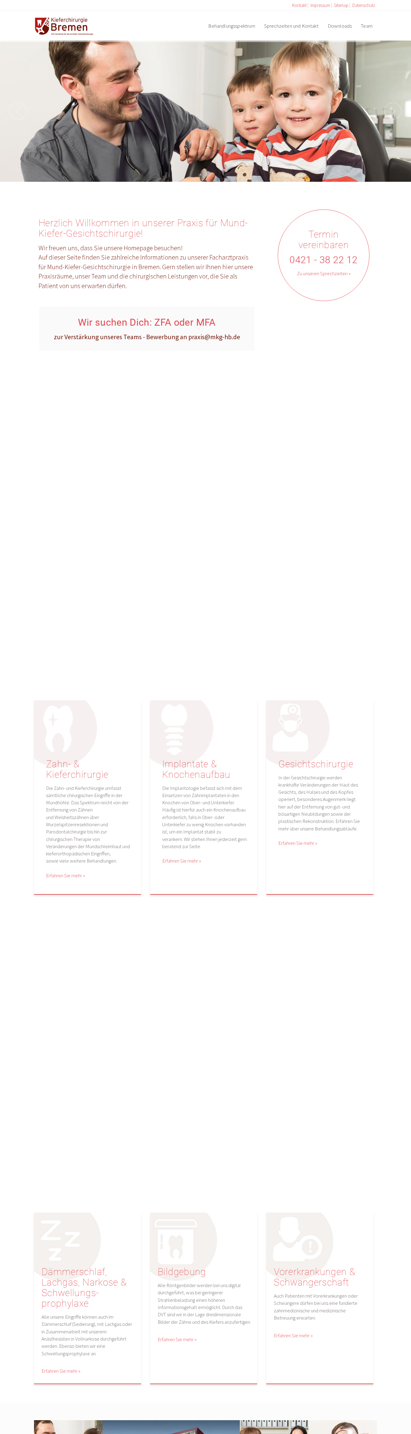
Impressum (320, 5)
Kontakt (299, 5)
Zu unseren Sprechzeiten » (324, 273)
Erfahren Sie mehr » (65, 875)
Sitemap (341, 5)
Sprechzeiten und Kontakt (291, 26)
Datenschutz (363, 5)
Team (366, 26)
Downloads (340, 26)
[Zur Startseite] (64, 25)
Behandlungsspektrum (231, 26)
